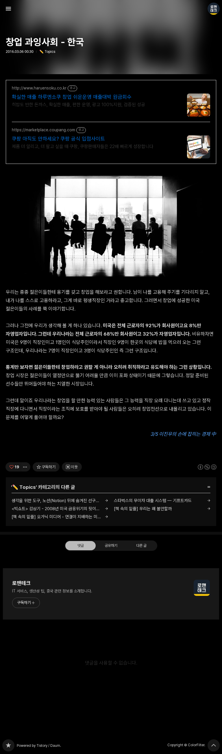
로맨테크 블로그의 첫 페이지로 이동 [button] (111, 9)
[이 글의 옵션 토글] (25, 467)
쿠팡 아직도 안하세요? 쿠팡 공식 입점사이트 (58, 139)
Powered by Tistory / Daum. (39, 746)
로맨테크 (21, 583)
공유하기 (111, 545)
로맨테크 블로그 (8, 745)
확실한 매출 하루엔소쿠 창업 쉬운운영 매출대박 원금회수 (72, 97)
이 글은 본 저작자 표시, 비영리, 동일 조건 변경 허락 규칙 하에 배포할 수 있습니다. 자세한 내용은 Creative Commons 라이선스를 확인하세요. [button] (207, 467)
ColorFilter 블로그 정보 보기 (214, 9)
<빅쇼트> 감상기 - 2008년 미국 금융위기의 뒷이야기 (57, 508)
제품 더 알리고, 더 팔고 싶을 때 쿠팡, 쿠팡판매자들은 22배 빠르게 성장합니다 (82, 146)
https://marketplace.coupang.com (43, 130)
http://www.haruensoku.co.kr (39, 88)
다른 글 (141, 545)
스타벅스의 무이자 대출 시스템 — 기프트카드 (153, 500)
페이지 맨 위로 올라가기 (214, 745)
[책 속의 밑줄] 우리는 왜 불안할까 (143, 508)
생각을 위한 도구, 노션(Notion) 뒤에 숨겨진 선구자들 (57, 500)
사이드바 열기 (8, 9)
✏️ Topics (47, 52)
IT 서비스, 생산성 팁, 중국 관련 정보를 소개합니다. (52, 591)
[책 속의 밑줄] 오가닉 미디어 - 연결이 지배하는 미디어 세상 (60, 516)
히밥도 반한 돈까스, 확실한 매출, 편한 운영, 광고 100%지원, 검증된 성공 (78, 104)
